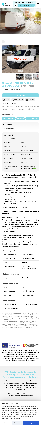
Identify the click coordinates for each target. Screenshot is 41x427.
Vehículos (3, 41)
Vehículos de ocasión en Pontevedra (20, 396)
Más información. (15, 418)
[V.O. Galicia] (5, 4)
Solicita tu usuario (26, 5)
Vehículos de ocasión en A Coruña (20, 393)
